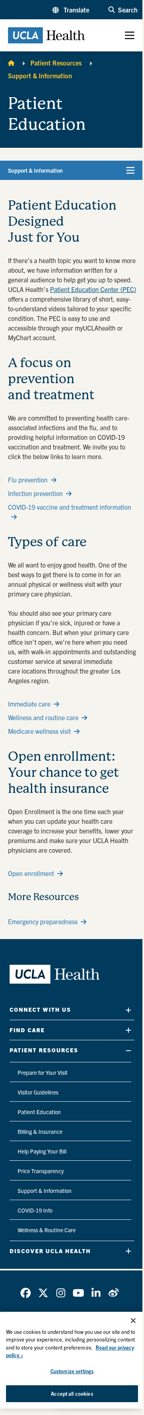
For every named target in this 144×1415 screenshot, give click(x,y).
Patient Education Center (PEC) (93, 289)
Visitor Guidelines (38, 1092)
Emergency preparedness (43, 921)
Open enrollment (31, 873)
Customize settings (72, 1371)
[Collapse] (128, 1050)
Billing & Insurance (40, 1131)
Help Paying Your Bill (42, 1151)
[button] (70, 9)
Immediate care (29, 704)
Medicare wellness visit (39, 731)
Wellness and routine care (43, 717)
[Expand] (128, 1010)
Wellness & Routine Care (47, 1229)
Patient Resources (56, 63)
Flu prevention (28, 480)
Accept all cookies (72, 1393)
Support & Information (40, 75)
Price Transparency (41, 1170)
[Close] (133, 1320)
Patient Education (39, 1111)
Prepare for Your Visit (43, 1072)
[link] (25, 1292)
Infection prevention (35, 493)
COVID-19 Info (35, 1210)
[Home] (11, 62)
